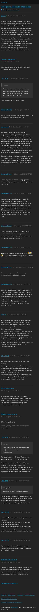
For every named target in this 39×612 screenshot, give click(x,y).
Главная (3, 595)
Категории (11, 595)
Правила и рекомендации (26, 595)
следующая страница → (9, 583)
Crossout (4, 2)
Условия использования (9, 599)
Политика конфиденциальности (11, 602)
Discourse (14, 607)
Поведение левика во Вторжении (16, 7)
